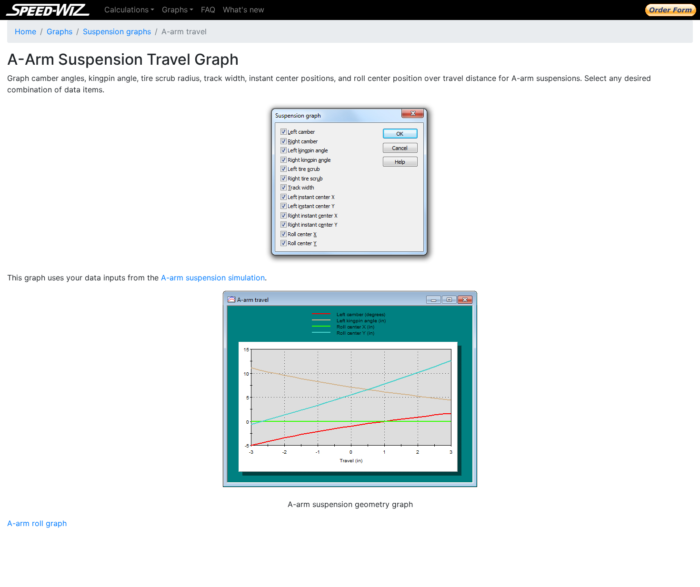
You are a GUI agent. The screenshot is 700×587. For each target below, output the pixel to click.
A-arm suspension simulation (213, 277)
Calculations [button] (126, 9)
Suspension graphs (117, 31)
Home (25, 31)
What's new (243, 9)
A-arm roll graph (37, 523)
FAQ (208, 9)
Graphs (59, 31)
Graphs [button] (175, 9)
